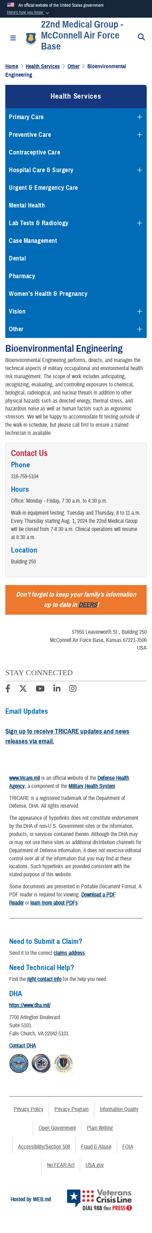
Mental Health (27, 205)
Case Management (33, 241)
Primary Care (26, 117)
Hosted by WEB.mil (31, 1199)
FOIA (127, 1146)
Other (16, 329)
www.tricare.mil (24, 778)
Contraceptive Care (34, 152)
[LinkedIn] (56, 689)
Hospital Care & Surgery (41, 170)
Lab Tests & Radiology (39, 223)
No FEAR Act (61, 1165)
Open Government (57, 1128)
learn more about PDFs (54, 902)
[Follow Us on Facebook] (7, 689)
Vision (17, 311)
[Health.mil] (41, 1062)
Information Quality (119, 1109)
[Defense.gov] (19, 1062)
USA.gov (95, 1165)
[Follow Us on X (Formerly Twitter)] (23, 689)
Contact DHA (22, 1045)
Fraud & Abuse (96, 1146)
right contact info (44, 979)
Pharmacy (22, 276)
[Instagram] (72, 689)
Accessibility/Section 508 (44, 1146)
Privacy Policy (28, 1109)
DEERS (87, 605)
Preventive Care (30, 135)
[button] (29, 12)
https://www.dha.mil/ (30, 1005)
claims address (69, 953)
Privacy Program (71, 1109)
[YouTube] (40, 689)
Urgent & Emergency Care (43, 188)
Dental (17, 258)
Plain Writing (100, 1128)
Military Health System (92, 786)
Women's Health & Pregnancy (48, 294)
